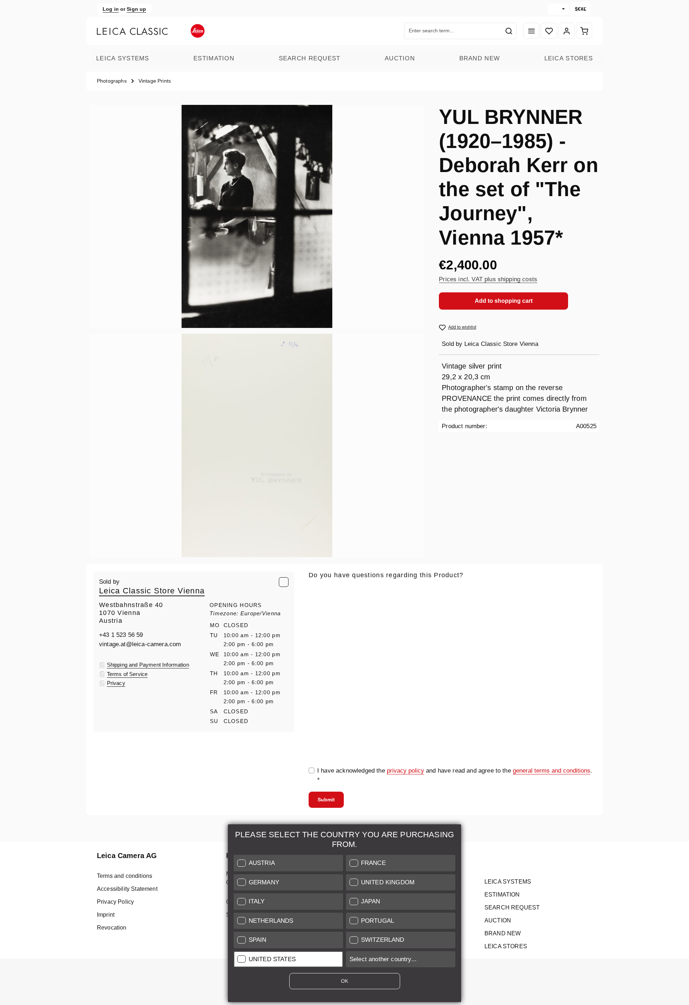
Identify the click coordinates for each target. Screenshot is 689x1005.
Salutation (322, 624)
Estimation (213, 58)
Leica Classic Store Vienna (152, 590)
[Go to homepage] (151, 31)
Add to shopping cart (504, 301)
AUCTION (400, 58)
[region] (257, 331)
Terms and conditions (124, 876)
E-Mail (320, 590)
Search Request (310, 58)
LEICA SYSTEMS (122, 58)
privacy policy (405, 770)
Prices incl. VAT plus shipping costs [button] (488, 279)
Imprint (105, 915)
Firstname (422, 624)
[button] (288, 863)
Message (321, 657)
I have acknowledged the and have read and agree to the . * (454, 775)
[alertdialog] (344, 914)
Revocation (112, 928)
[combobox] (453, 31)
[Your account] (566, 31)
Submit (326, 799)
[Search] (509, 31)
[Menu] (531, 31)
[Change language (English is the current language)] (558, 9)
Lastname (519, 624)
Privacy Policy (115, 902)
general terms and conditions (551, 770)
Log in (111, 9)
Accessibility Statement (127, 889)
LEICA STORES (568, 58)
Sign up (136, 9)
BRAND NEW (479, 58)
